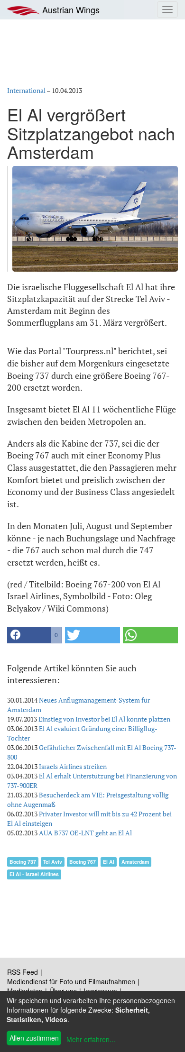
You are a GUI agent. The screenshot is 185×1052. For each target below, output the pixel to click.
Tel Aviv (52, 861)
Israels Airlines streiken (73, 766)
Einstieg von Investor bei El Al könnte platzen (104, 718)
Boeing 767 (82, 861)
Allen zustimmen (34, 1038)
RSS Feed (22, 972)
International (26, 90)
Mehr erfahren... (90, 1039)
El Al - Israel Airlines (34, 874)
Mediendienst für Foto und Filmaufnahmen (71, 981)
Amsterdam (135, 861)
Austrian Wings (70, 9)
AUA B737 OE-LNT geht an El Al (85, 832)
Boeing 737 (22, 861)
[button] (34, 635)
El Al (108, 861)
